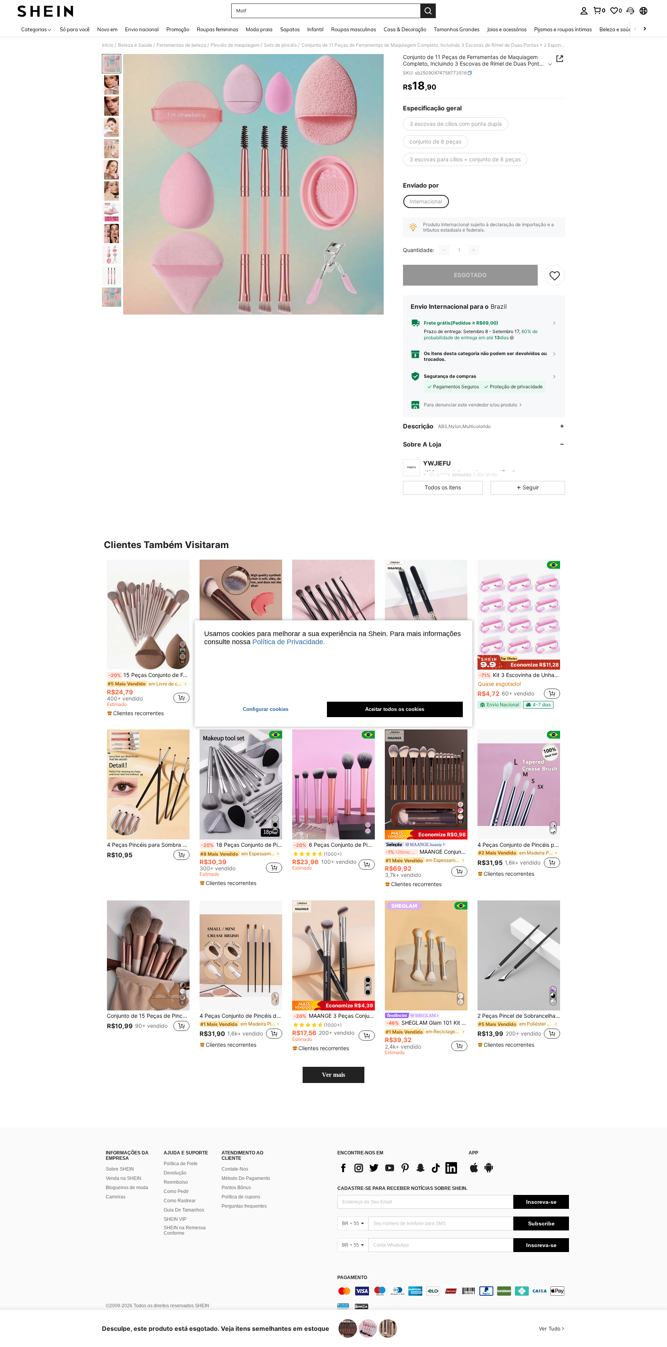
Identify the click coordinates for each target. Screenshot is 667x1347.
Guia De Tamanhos (184, 1210)
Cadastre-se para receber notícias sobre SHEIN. (402, 1188)
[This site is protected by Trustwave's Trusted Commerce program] (343, 1306)
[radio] (455, 123)
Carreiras (115, 1197)
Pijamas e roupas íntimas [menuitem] (563, 29)
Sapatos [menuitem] (290, 29)
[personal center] (584, 10)
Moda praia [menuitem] (259, 29)
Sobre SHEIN (120, 1169)
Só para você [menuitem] (75, 29)
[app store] (474, 1171)
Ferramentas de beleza (181, 45)
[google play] (488, 1171)
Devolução (175, 1173)
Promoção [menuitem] (177, 29)
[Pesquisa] (428, 10)
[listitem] (148, 638)
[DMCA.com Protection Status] (361, 1306)
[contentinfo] (453, 1291)
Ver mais (333, 1074)
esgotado (470, 275)
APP (473, 1153)
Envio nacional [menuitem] (142, 29)
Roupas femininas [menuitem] (217, 29)
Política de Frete (181, 1163)
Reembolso (176, 1182)
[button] (630, 10)
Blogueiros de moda (127, 1187)
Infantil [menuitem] (315, 29)
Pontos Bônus (236, 1187)
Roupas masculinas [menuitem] (353, 29)
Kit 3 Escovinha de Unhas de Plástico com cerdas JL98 (519, 675)
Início (107, 45)
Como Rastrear (180, 1200)
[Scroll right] (644, 29)
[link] (599, 10)
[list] (399, 1168)
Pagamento (352, 1277)
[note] (136, 713)
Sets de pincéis (280, 45)
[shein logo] (45, 11)
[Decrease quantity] (444, 250)
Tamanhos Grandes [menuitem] (456, 29)
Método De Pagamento (246, 1178)
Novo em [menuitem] (107, 29)
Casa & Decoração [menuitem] (405, 29)
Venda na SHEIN (123, 1178)
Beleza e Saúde (135, 45)
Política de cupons (241, 1197)
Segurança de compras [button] (450, 376)
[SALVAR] (554, 275)
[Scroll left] (635, 29)
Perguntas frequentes (244, 1206)
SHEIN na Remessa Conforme (185, 1230)
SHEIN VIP (175, 1219)
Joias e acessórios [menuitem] (506, 29)
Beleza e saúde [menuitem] (617, 29)
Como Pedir (176, 1191)
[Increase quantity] (474, 250)
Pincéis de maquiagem (235, 45)
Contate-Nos (235, 1169)
